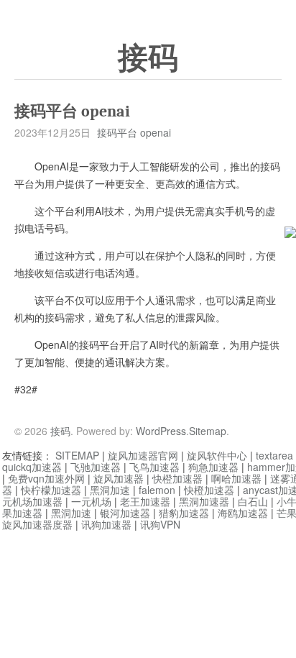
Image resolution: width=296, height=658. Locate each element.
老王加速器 (145, 501)
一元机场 (91, 501)
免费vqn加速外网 (46, 478)
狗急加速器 (213, 467)
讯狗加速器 (106, 524)
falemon (157, 490)
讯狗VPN (160, 524)
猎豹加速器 (184, 513)
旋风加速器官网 (143, 455)
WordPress (161, 431)
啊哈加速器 (236, 478)
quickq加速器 (32, 467)
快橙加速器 (177, 478)
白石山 (253, 501)
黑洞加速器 (204, 501)
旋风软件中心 (217, 455)
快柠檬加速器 (51, 490)
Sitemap (207, 431)
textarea (274, 455)
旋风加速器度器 (37, 524)
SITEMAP (77, 455)
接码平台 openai (134, 132)
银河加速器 (125, 513)
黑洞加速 (110, 490)
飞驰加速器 (95, 467)
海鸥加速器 (243, 513)
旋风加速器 (118, 478)
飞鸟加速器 (154, 467)
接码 (148, 58)
